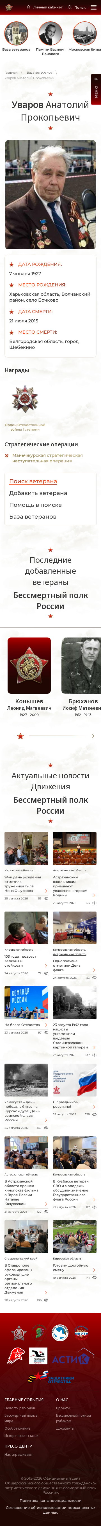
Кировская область (18, 870)
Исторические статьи (21, 1435)
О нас (62, 1399)
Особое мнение (17, 1428)
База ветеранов (39, 72)
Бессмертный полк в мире (21, 1418)
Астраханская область (69, 870)
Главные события (23, 1399)
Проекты (63, 1408)
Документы (65, 1428)
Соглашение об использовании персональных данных (50, 1509)
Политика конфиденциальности (51, 1500)
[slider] (20, 736)
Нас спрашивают (18, 1454)
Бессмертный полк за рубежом (73, 1418)
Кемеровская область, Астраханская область (69, 952)
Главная (10, 72)
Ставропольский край (20, 1258)
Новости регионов (19, 1408)
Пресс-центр (18, 1446)
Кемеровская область (69, 1174)
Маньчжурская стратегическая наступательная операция (47, 458)
